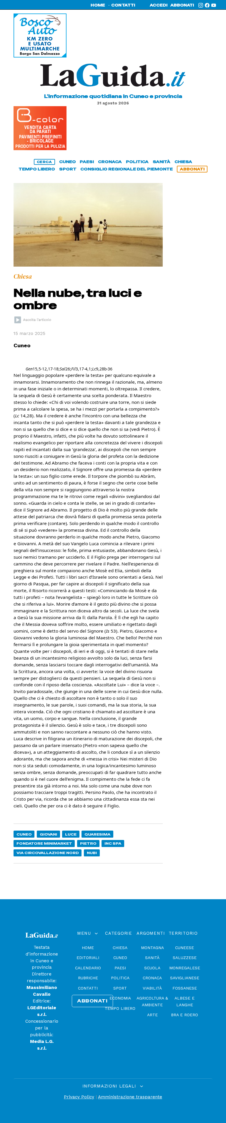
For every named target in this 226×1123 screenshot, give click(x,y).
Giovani (48, 834)
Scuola (152, 968)
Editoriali (88, 957)
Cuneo (24, 834)
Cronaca (152, 977)
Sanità (152, 957)
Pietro (88, 843)
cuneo (67, 161)
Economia (120, 998)
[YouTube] (213, 5)
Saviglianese (184, 977)
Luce (71, 834)
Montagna (152, 947)
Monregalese (184, 968)
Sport (120, 988)
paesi (87, 161)
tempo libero (37, 169)
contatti (123, 5)
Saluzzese (185, 957)
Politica (120, 977)
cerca (44, 162)
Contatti (88, 988)
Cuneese (184, 947)
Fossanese (184, 988)
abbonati (182, 5)
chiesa (183, 161)
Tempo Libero (120, 1008)
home (98, 5)
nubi (92, 853)
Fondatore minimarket (44, 843)
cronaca (110, 161)
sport (68, 169)
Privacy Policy (79, 1097)
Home (88, 947)
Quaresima (97, 834)
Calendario (88, 968)
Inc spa (112, 843)
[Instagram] (200, 5)
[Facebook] (207, 5)
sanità (161, 161)
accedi (158, 5)
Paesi (120, 968)
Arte (152, 1014)
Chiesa (120, 947)
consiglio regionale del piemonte (126, 169)
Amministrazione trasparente (130, 1097)
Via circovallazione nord (47, 853)
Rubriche (88, 977)
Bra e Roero (184, 1014)
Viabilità (152, 988)
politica (137, 161)
